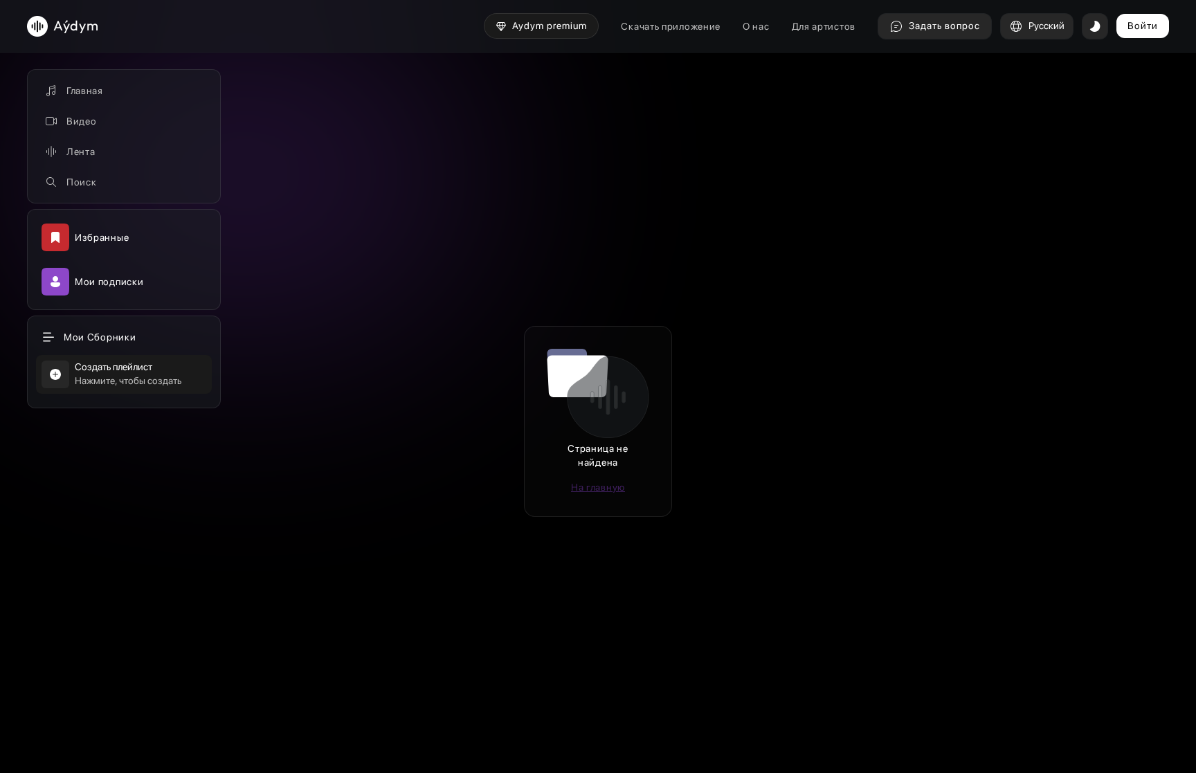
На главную (598, 487)
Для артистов (823, 26)
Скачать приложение (671, 26)
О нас (756, 26)
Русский (1046, 25)
